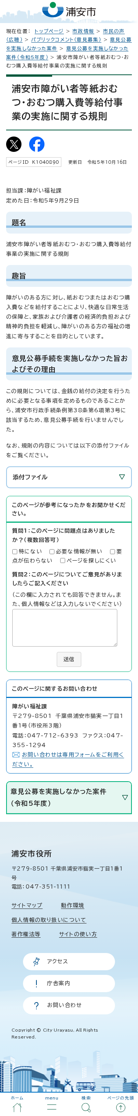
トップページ (49, 31)
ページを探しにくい (92, 560)
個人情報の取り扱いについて (49, 920)
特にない (30, 551)
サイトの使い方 (78, 934)
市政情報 (83, 31)
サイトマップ (27, 905)
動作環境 (72, 905)
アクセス (57, 961)
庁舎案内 (59, 983)
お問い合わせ (64, 1005)
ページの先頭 (120, 1098)
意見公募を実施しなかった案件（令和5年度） (59, 797)
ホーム (17, 1098)
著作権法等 (26, 934)
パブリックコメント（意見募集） (66, 39)
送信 (69, 659)
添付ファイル (30, 477)
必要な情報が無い (79, 551)
